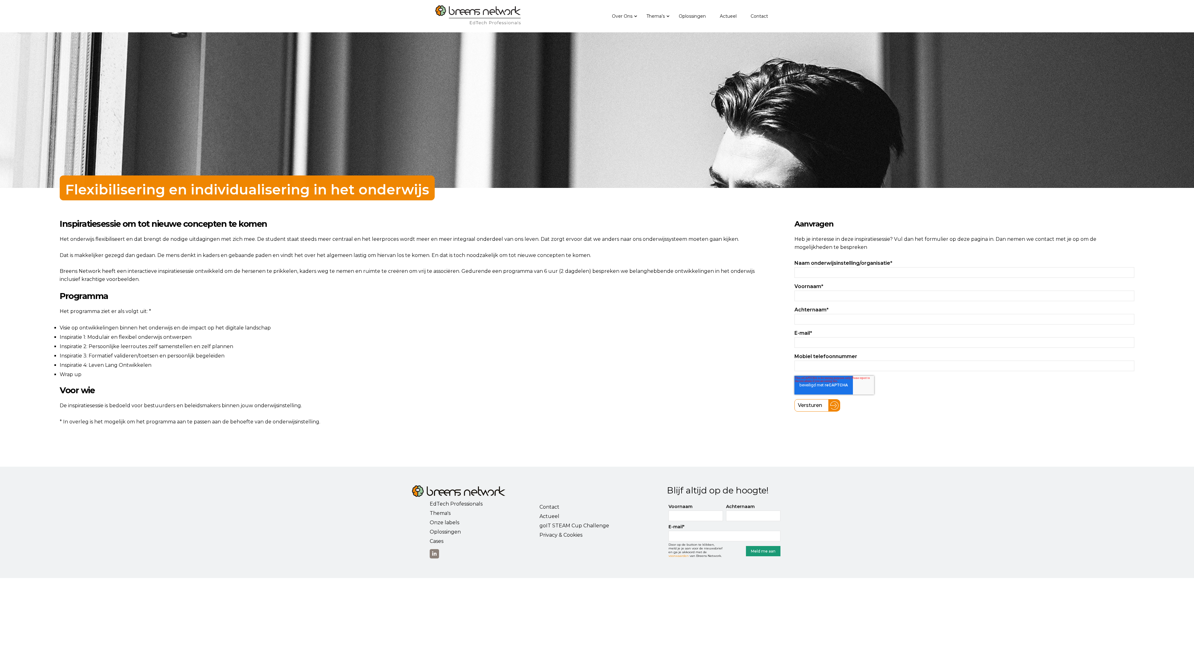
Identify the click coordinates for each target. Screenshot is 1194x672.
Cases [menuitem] (436, 541)
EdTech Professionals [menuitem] (456, 504)
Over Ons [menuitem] (622, 16)
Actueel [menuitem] (728, 16)
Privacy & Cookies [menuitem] (560, 535)
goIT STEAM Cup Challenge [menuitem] (574, 526)
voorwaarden (679, 556)
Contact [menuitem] (759, 16)
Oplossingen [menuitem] (692, 16)
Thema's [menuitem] (440, 513)
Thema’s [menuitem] (655, 16)
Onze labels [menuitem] (444, 522)
